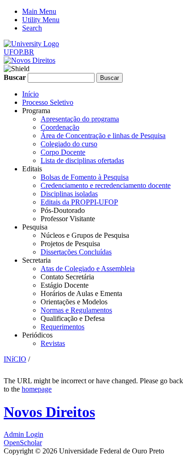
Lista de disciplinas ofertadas (82, 160)
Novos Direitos (49, 412)
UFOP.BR (19, 52)
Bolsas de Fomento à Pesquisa (85, 177)
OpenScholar (23, 443)
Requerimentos (62, 327)
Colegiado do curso (69, 144)
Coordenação (60, 127)
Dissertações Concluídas (76, 252)
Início (30, 94)
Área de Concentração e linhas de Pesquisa (103, 135)
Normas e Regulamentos (76, 310)
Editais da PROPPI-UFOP (79, 202)
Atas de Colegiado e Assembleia (88, 268)
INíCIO (15, 359)
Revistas (53, 343)
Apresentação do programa (80, 119)
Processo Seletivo (47, 102)
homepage (37, 389)
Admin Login (23, 434)
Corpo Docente (63, 152)
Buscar (16, 77)
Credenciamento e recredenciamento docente (106, 185)
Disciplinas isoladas (69, 194)
